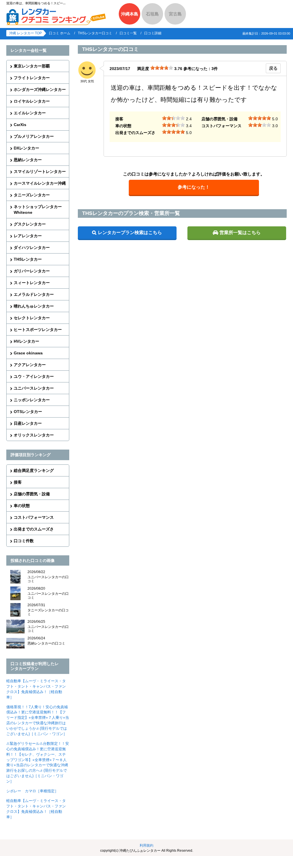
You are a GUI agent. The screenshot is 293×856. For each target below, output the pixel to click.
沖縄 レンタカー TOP (25, 33)
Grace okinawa (28, 353)
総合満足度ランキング (34, 470)
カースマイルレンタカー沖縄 (40, 183)
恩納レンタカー (28, 159)
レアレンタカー (28, 236)
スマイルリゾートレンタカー (40, 171)
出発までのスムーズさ (34, 529)
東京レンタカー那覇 (32, 66)
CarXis (20, 124)
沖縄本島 (129, 13)
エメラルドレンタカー (34, 294)
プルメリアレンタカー (34, 136)
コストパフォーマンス (34, 517)
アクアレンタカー (30, 364)
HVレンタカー (26, 341)
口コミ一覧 (128, 33)
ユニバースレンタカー (34, 388)
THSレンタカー (28, 259)
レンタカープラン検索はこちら (130, 232)
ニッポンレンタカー (32, 400)
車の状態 (22, 505)
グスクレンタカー (30, 224)
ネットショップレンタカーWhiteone (38, 209)
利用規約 (146, 845)
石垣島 (152, 13)
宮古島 (175, 13)
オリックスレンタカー (34, 435)
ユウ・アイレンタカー (34, 376)
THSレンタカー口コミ (95, 33)
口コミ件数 (24, 540)
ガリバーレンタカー (32, 271)
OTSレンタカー (28, 411)
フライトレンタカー (32, 77)
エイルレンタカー (30, 113)
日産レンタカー (28, 423)
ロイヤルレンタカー (32, 101)
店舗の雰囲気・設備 (32, 494)
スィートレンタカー (32, 282)
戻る (273, 68)
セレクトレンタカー (32, 318)
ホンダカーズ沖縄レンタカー (40, 89)
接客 (18, 482)
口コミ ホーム (59, 33)
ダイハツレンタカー (32, 247)
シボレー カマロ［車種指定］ (32, 791)
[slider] (161, 67)
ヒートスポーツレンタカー (38, 329)
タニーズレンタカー (32, 195)
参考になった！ (194, 187)
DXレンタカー (26, 148)
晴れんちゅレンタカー (34, 306)
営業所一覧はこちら (240, 232)
